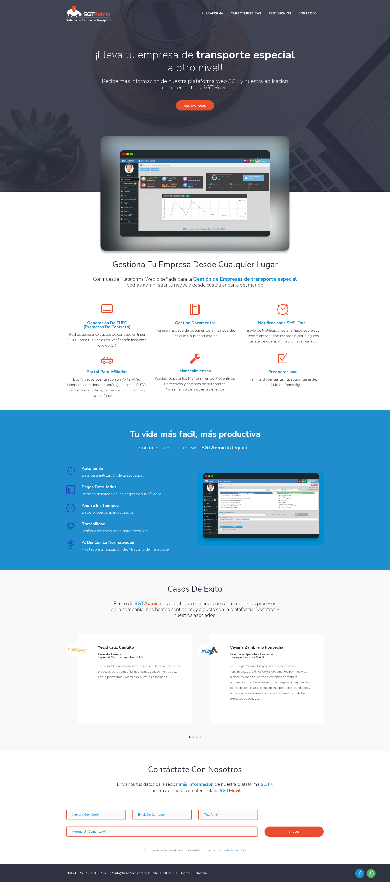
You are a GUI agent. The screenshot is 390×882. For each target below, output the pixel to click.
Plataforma (212, 13)
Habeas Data (238, 850)
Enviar (294, 832)
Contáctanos (195, 106)
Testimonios (280, 13)
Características (246, 13)
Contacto (307, 13)
